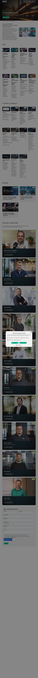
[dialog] (19, 339)
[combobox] (31, 332)
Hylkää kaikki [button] (15, 342)
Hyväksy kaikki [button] (23, 342)
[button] (19, 345)
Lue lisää (30, 335)
